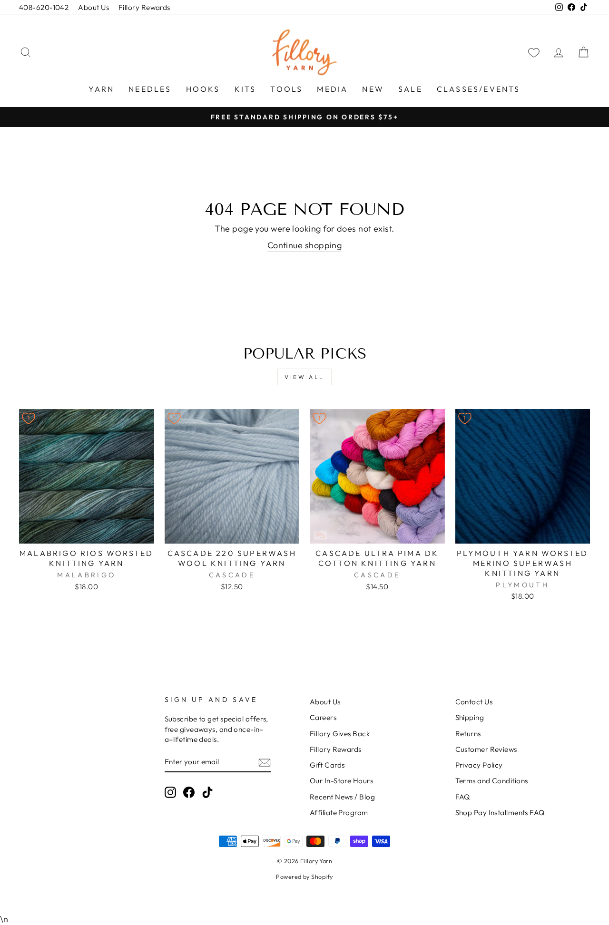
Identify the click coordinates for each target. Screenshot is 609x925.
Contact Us (474, 701)
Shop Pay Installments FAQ (500, 812)
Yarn (101, 89)
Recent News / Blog (342, 796)
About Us (93, 7)
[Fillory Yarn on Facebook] (189, 792)
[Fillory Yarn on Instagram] (170, 792)
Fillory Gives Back (340, 733)
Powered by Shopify (304, 876)
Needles (149, 89)
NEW (373, 89)
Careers (323, 717)
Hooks (203, 89)
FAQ (462, 796)
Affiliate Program (339, 812)
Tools (286, 89)
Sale (410, 89)
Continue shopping (304, 245)
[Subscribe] (264, 762)
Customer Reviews (486, 749)
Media (332, 89)
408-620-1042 (44, 7)
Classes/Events (479, 89)
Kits (245, 89)
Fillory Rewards (144, 7)
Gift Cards (327, 764)
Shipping (469, 717)
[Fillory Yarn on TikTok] (207, 792)
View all (304, 376)
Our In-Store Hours (341, 780)
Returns (468, 733)
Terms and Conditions (491, 780)
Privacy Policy (479, 764)
